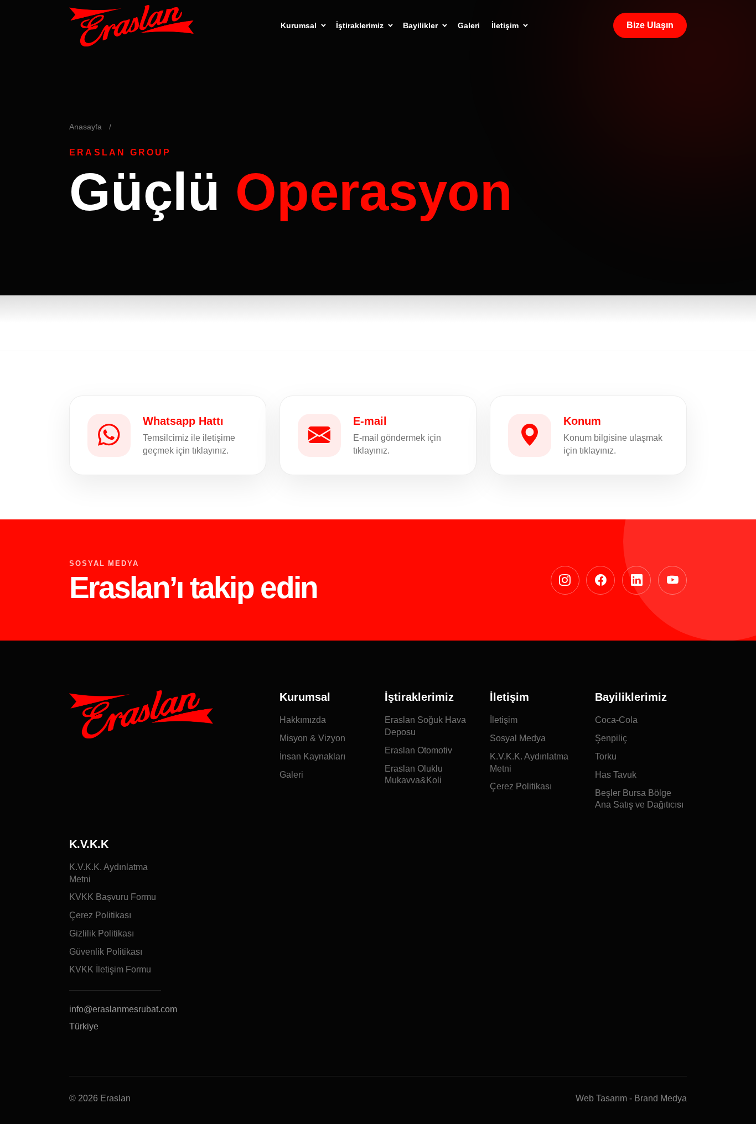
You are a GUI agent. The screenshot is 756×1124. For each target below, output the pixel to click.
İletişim (505, 25)
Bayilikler (420, 25)
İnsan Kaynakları (312, 756)
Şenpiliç (611, 738)
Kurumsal (299, 25)
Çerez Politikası (521, 786)
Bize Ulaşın (650, 25)
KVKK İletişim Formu (110, 969)
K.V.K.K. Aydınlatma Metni (529, 762)
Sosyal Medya (518, 738)
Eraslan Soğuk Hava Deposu (425, 726)
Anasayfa (85, 127)
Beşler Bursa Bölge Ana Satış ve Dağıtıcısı (639, 799)
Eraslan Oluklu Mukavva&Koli (414, 774)
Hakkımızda (302, 720)
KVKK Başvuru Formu (112, 897)
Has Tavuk (615, 774)
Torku (606, 756)
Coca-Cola (616, 720)
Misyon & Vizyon (312, 738)
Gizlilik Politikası (101, 933)
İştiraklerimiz (360, 25)
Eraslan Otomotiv (418, 750)
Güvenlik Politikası (105, 951)
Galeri (469, 25)
